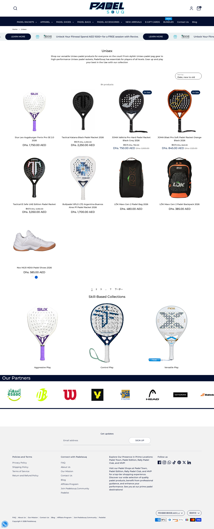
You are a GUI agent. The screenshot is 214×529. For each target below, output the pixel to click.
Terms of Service (20, 471)
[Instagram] (164, 462)
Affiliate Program (69, 484)
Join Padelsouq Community (75, 488)
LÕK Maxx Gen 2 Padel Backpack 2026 (180, 204)
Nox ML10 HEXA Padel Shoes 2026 (34, 267)
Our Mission (67, 471)
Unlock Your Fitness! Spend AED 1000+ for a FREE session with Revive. (84, 36)
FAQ (63, 462)
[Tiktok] (174, 462)
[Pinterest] (179, 462)
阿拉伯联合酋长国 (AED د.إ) (169, 513)
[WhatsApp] (169, 462)
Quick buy (34, 128)
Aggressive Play (42, 367)
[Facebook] (159, 462)
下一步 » (118, 289)
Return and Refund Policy (25, 475)
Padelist (65, 492)
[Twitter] (184, 462)
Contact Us (66, 475)
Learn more (143, 36)
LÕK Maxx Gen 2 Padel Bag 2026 (131, 204)
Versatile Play (171, 367)
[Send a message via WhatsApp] (4, 524)
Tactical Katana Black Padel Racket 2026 (83, 137)
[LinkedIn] (189, 462)
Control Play (107, 367)
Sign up (139, 440)
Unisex (23, 29)
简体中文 (192, 513)
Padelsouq (31, 521)
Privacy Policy (19, 462)
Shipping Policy (20, 467)
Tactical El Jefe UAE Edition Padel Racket (34, 204)
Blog (63, 480)
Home (14, 29)
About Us (65, 467)
